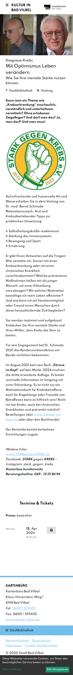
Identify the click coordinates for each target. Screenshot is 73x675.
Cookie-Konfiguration (41, 645)
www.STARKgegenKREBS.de (28, 454)
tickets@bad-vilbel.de (23, 619)
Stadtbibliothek (19, 630)
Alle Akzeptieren (57, 669)
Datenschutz (41, 640)
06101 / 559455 (24, 608)
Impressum (14, 645)
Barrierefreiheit (17, 640)
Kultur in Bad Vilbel (21, 8)
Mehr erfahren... (13, 669)
